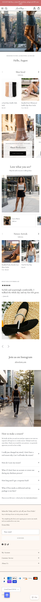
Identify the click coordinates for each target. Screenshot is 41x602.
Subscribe (20, 338)
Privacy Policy (20, 325)
